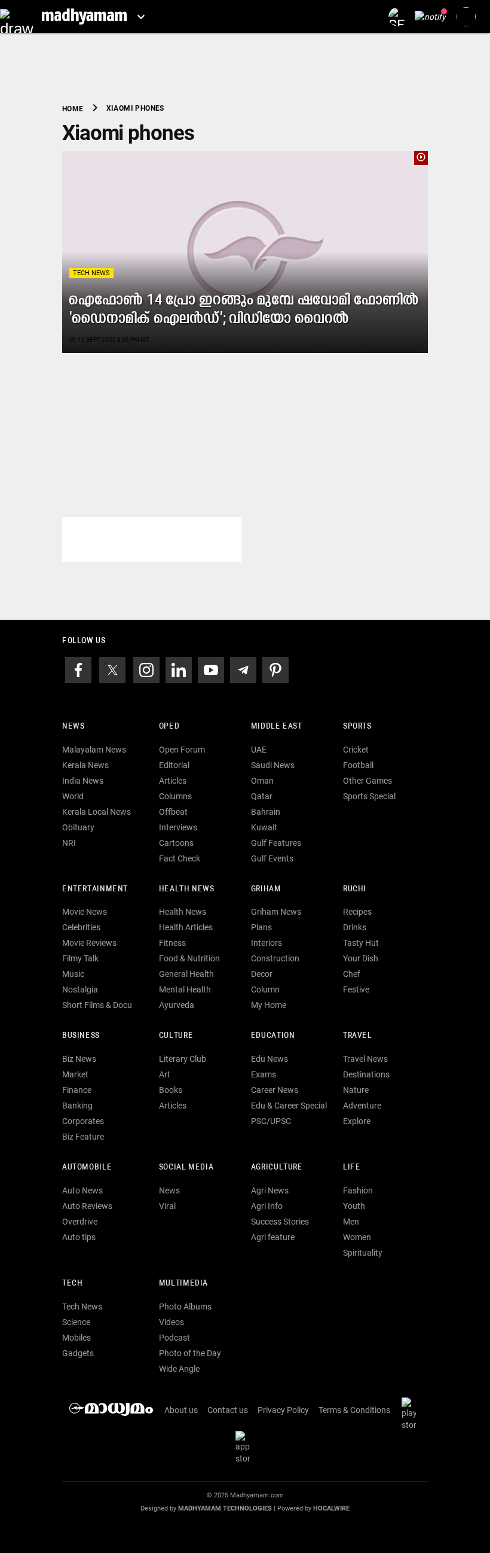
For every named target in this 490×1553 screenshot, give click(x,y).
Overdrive (79, 1221)
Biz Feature (83, 1136)
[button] (16, 16)
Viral (167, 1206)
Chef (351, 974)
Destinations (366, 1074)
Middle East (276, 726)
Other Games (367, 780)
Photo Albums (185, 1306)
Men (351, 1221)
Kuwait (264, 827)
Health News (187, 889)
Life (351, 1167)
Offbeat (173, 812)
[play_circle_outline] (245, 251)
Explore (356, 1121)
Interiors (266, 943)
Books (170, 1090)
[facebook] (78, 669)
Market (75, 1074)
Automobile (87, 1167)
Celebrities (81, 927)
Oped (169, 726)
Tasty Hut (361, 943)
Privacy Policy (283, 1410)
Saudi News (273, 765)
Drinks (354, 927)
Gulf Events (272, 858)
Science (76, 1322)
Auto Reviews (87, 1206)
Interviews (178, 827)
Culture (176, 1035)
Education (273, 1035)
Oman (262, 780)
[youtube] (211, 669)
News (73, 726)
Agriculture (277, 1167)
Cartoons (176, 843)
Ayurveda (176, 1005)
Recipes (357, 911)
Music (73, 974)
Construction (275, 958)
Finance (76, 1090)
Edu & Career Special (289, 1105)
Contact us (227, 1410)
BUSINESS (81, 1035)
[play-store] (411, 1413)
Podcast (174, 1337)
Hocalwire (331, 1508)
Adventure (362, 1105)
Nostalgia (80, 989)
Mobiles (76, 1337)
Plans (261, 927)
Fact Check (179, 858)
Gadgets (78, 1353)
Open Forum (182, 749)
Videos (171, 1322)
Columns (175, 796)
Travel (357, 1035)
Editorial (174, 765)
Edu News (269, 1059)
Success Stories (280, 1221)
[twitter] (112, 669)
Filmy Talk (80, 958)
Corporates (83, 1121)
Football (358, 765)
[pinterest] (275, 669)
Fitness (172, 943)
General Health (186, 974)
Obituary (78, 827)
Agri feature (273, 1237)
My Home (268, 1005)
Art (164, 1074)
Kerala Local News (96, 812)
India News (82, 780)
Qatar (261, 796)
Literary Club (182, 1059)
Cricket (356, 749)
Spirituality (362, 1252)
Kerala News (85, 765)
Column (265, 989)
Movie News (84, 911)
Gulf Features (276, 843)
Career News (274, 1090)
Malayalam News (94, 749)
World (73, 796)
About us (181, 1410)
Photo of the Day (190, 1353)
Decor (261, 974)
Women (357, 1237)
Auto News (82, 1190)
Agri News (270, 1190)
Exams (263, 1074)
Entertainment (95, 889)
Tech (72, 1283)
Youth (354, 1206)
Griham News (276, 911)
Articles (172, 780)
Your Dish (360, 958)
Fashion (358, 1190)
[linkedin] (179, 669)
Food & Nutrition (189, 958)
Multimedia (183, 1283)
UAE (259, 749)
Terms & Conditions (354, 1410)
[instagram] (146, 669)
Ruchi (354, 889)
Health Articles (186, 927)
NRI (69, 843)
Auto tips (79, 1237)
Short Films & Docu (97, 1005)
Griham (266, 889)
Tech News (91, 273)
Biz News (79, 1059)
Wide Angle (179, 1369)
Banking (77, 1105)
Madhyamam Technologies (225, 1508)
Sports (357, 726)
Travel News (365, 1059)
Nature (356, 1090)
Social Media (186, 1167)
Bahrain (265, 812)
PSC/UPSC (271, 1121)
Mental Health (185, 989)
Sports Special (369, 796)
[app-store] (245, 1446)
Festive (356, 989)
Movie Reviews (89, 943)
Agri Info (267, 1206)
